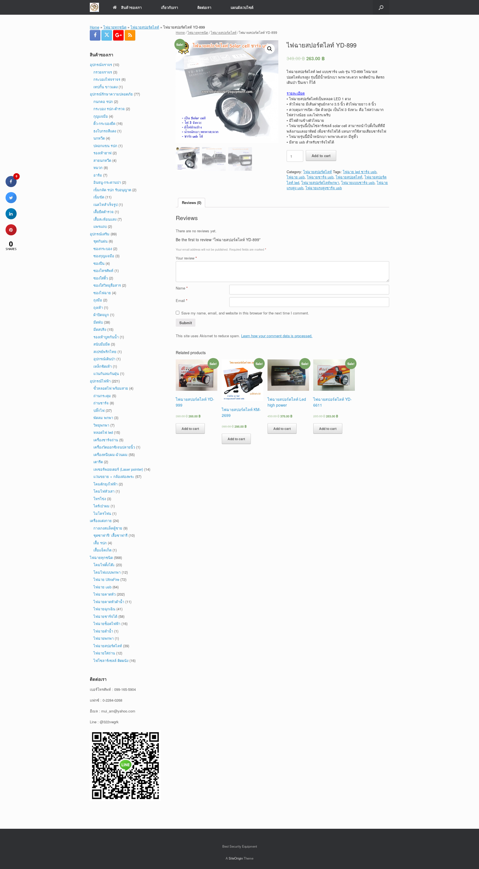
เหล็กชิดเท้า (102, 366)
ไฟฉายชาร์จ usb (320, 177)
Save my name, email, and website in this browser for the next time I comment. (245, 313)
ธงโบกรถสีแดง (104, 131)
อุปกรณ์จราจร (101, 64)
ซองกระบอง (102, 248)
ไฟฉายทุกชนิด (114, 27)
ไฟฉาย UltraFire (106, 579)
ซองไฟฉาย (102, 292)
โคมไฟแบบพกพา (107, 572)
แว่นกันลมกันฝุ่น (106, 373)
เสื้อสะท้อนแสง (104, 219)
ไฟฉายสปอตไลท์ (349, 177)
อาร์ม (97, 175)
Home (94, 27)
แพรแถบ (100, 226)
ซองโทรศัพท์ (103, 270)
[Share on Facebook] (11, 185)
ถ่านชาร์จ (101, 402)
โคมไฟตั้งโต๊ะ (104, 564)
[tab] (191, 203)
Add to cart (321, 155)
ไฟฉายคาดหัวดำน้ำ (108, 601)
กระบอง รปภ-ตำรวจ (109, 108)
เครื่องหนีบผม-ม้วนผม (110, 454)
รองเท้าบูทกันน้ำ (106, 336)
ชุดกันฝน (100, 241)
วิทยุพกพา (101, 425)
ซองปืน (99, 263)
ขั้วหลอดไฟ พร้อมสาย (110, 388)
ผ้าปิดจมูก (101, 314)
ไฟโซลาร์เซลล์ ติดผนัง (110, 660)
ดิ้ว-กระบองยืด (104, 123)
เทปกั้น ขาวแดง (105, 86)
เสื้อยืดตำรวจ (103, 211)
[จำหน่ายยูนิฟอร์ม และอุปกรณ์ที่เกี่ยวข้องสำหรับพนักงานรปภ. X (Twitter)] (106, 35)
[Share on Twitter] (11, 201)
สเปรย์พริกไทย (104, 351)
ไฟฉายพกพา (103, 638)
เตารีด (98, 461)
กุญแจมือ (100, 116)
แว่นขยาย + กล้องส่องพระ (113, 476)
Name (182, 288)
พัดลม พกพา (103, 417)
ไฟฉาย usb (296, 177)
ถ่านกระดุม (102, 395)
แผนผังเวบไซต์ (242, 7)
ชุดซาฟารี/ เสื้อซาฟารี (110, 535)
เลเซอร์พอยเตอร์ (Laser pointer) (118, 469)
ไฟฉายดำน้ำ (103, 631)
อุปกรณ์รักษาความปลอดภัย (111, 94)
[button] (381, 7)
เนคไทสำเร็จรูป (105, 204)
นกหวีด (99, 138)
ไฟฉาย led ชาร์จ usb (359, 171)
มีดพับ (98, 322)
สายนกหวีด (102, 160)
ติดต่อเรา (204, 7)
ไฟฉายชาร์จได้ (105, 616)
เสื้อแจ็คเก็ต (102, 550)
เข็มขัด (98, 197)
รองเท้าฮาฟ (102, 152)
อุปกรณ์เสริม (99, 233)
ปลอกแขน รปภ (105, 145)
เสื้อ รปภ (100, 542)
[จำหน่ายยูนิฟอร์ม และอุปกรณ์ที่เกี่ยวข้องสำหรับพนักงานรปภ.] (94, 7)
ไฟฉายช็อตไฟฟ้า (106, 623)
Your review (186, 258)
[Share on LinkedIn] (11, 217)
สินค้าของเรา (131, 7)
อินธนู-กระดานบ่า (107, 182)
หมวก (98, 167)
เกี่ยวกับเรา (169, 7)
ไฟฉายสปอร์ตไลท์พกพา (320, 182)
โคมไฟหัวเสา (103, 491)
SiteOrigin (236, 858)
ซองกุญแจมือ (103, 255)
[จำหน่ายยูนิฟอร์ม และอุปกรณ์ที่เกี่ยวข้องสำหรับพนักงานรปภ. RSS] (130, 35)
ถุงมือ (97, 300)
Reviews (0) (191, 202)
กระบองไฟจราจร (106, 79)
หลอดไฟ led (103, 432)
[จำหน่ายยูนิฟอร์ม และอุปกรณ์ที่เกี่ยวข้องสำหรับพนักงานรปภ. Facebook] (95, 35)
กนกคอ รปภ (103, 101)
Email (181, 300)
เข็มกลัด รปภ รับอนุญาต (112, 189)
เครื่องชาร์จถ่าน (105, 439)
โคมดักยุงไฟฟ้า (105, 484)
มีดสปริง (99, 329)
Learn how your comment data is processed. (276, 335)
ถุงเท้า (98, 307)
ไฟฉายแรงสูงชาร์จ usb (323, 187)
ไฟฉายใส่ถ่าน (104, 653)
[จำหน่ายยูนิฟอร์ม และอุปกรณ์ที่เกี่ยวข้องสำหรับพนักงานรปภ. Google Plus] (118, 35)
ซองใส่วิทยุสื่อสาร (107, 285)
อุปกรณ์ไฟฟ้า (100, 381)
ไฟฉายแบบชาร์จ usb (357, 182)
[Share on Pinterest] (11, 233)
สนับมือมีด (101, 344)
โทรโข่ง (99, 498)
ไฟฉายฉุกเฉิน (104, 608)
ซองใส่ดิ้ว (100, 278)
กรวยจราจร (102, 72)
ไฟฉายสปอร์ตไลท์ (145, 27)
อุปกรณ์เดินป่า (104, 358)
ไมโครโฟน (102, 513)
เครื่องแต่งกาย (101, 520)
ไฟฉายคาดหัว (104, 594)
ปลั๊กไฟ (99, 410)
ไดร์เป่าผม (101, 505)
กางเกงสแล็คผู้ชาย (107, 528)
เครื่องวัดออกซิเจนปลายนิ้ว (114, 447)
